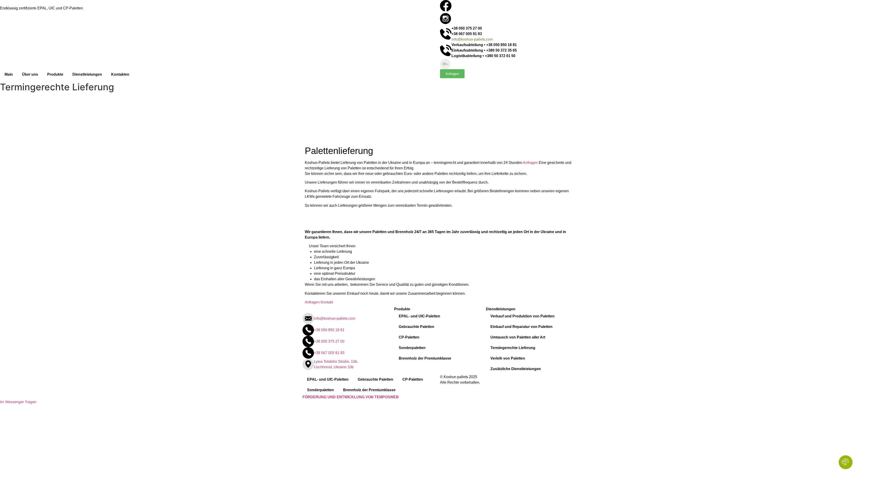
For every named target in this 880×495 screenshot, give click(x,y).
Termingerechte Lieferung (512, 348)
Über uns (30, 74)
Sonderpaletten (412, 348)
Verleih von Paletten (507, 358)
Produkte (55, 74)
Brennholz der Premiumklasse (425, 358)
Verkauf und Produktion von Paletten (522, 316)
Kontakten (120, 74)
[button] (452, 73)
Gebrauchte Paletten (416, 327)
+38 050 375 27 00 (466, 28)
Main (9, 74)
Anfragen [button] (531, 163)
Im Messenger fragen (18, 401)
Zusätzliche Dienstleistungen (515, 369)
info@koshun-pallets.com (472, 39)
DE (444, 64)
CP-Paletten (409, 337)
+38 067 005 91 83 (466, 34)
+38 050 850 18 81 (329, 330)
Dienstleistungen (87, 74)
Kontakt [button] (327, 302)
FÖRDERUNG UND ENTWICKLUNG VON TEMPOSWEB (350, 397)
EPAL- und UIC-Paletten (419, 316)
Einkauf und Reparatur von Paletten (521, 327)
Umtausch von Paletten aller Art (517, 337)
